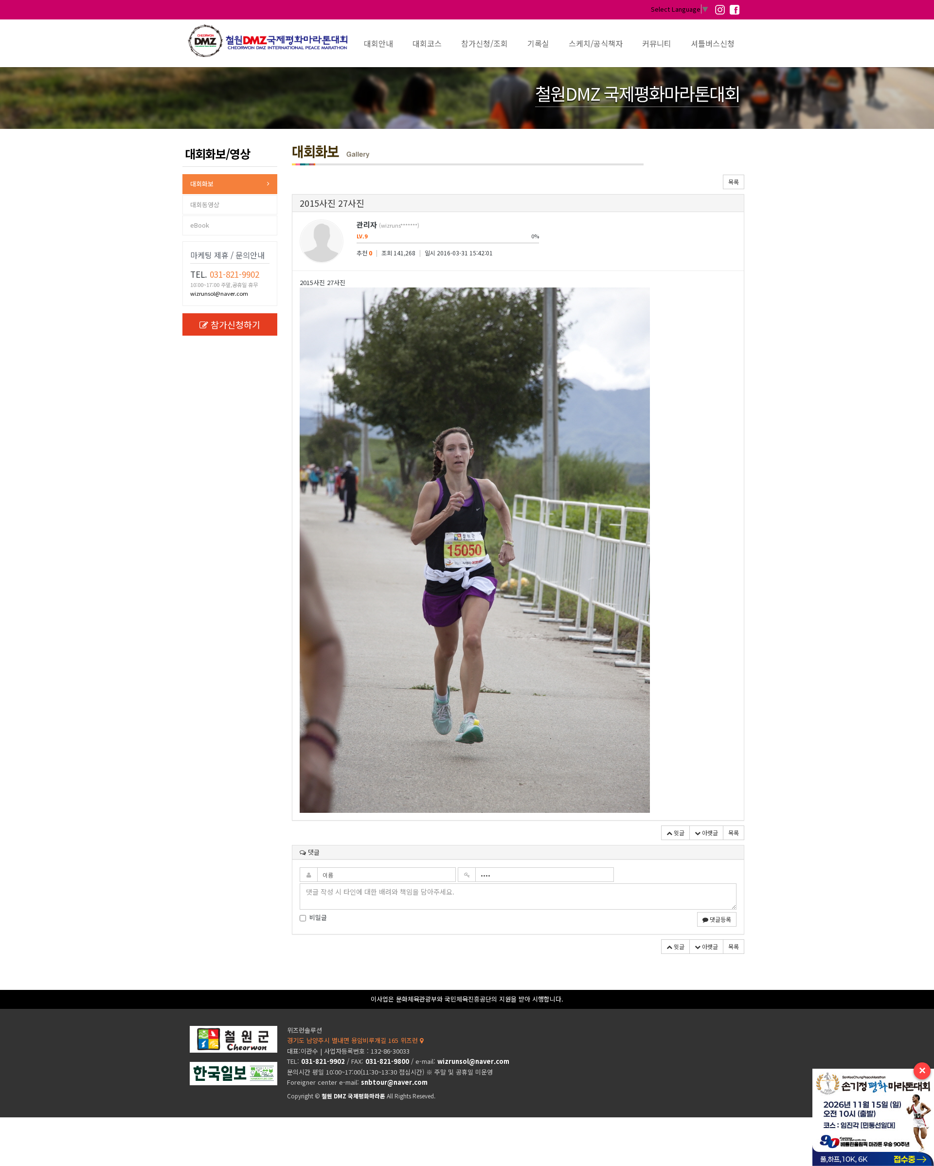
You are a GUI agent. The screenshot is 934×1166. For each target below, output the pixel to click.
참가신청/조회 (484, 43)
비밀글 (318, 917)
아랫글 (709, 832)
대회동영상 (204, 204)
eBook (199, 225)
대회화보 (202, 183)
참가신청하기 (235, 324)
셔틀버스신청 (713, 43)
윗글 (678, 832)
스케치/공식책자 (596, 43)
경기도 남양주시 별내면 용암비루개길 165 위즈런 (353, 1040)
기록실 (538, 43)
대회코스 (427, 43)
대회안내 (378, 43)
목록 (733, 182)
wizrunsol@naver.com (219, 293)
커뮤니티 (656, 43)
